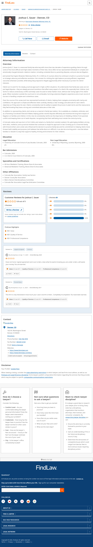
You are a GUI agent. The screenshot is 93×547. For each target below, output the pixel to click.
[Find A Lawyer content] (89, 514)
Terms (3, 542)
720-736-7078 (23, 339)
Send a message (17, 345)
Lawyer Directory (6, 9)
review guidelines (12, 216)
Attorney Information (12, 54)
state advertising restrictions (36, 373)
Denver (23, 9)
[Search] (90, 3)
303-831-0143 (21, 342)
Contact (32, 54)
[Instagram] (22, 501)
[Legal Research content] (89, 526)
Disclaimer (19, 542)
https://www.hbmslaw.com (19, 350)
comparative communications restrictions (38, 377)
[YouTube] (9, 501)
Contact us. (79, 479)
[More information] (56, 198)
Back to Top (47, 459)
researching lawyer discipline (75, 417)
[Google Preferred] (34, 501)
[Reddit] (28, 501)
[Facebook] (3, 501)
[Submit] (62, 490)
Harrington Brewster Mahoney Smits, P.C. (39, 9)
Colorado (16, 9)
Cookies (27, 542)
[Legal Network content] (89, 532)
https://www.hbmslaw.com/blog (21, 353)
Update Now (15, 369)
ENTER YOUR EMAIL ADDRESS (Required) (14, 486)
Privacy (10, 542)
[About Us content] (89, 508)
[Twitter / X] (16, 501)
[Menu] (2, 3)
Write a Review (35, 25)
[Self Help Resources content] (89, 520)
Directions (10, 336)
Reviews (25, 54)
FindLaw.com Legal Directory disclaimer (14, 375)
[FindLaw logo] (10, 3)
